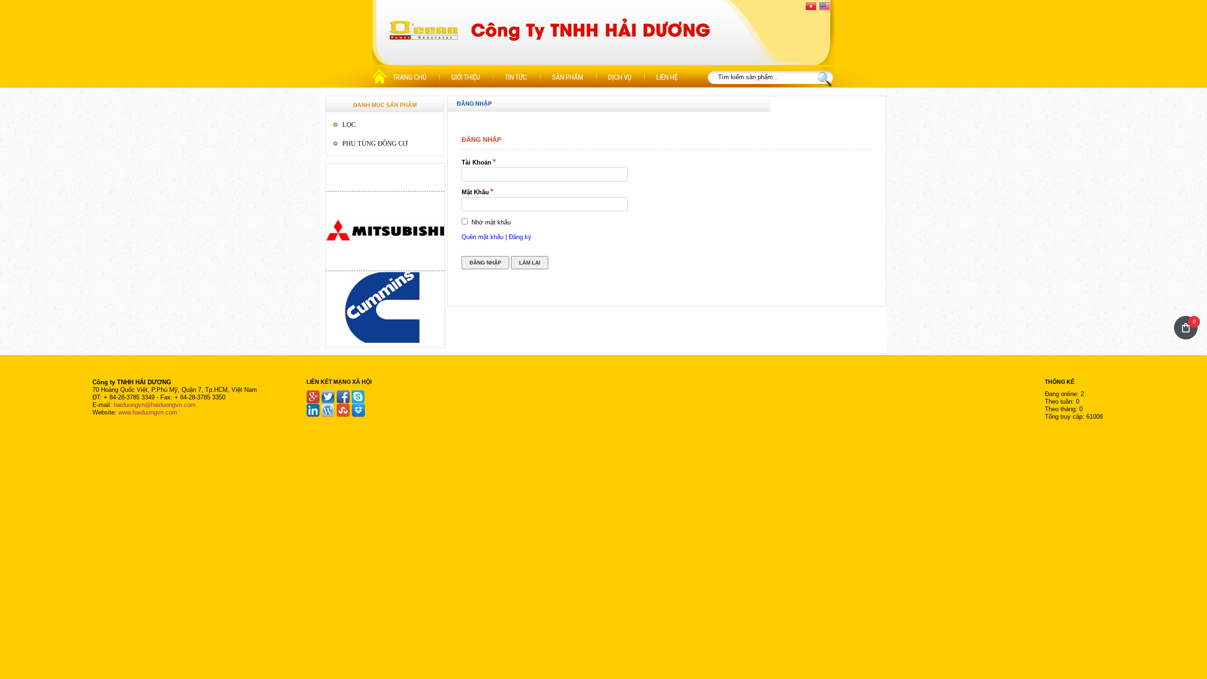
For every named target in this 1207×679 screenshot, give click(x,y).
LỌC (348, 124)
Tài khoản (476, 162)
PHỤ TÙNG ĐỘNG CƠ (374, 143)
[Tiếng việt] (811, 6)
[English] (824, 6)
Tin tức (516, 77)
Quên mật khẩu (483, 236)
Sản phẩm (567, 77)
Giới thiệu (465, 77)
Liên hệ (667, 77)
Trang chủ (409, 77)
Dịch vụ (619, 77)
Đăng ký (520, 236)
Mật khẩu (475, 192)
